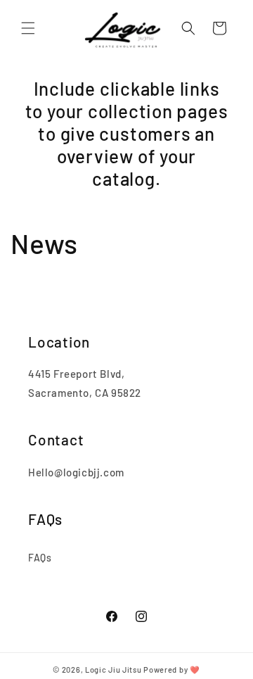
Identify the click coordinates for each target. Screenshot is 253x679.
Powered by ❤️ (171, 669)
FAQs (39, 558)
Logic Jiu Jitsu (113, 669)
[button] (28, 28)
